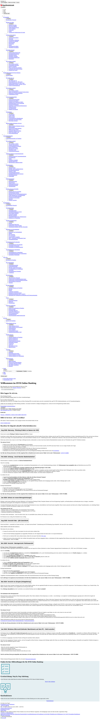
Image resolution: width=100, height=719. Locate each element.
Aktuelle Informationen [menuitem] (14, 145)
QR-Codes (43, 536)
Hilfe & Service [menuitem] (12, 347)
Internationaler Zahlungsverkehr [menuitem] (15, 162)
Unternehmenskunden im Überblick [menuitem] (13, 138)
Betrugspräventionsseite (31, 659)
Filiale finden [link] (3, 710)
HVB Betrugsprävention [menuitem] (14, 353)
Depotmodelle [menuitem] (12, 42)
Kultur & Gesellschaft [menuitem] (10, 305)
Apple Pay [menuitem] (11, 344)
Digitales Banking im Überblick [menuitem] (15, 337)
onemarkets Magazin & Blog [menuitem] (15, 130)
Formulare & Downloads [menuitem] (14, 197)
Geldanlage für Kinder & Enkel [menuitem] (15, 68)
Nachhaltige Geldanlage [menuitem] (14, 40)
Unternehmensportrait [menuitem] (13, 265)
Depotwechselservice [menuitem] (13, 339)
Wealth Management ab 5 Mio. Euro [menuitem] (16, 83)
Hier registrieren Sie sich (6, 410)
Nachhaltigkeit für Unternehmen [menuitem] (13, 249)
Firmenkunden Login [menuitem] (7, 379)
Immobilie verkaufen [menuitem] (13, 56)
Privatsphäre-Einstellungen (74, 714)
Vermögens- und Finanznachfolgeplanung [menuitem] (18, 105)
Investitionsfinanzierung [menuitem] (14, 170)
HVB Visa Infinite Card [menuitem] (14, 132)
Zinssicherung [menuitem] (12, 182)
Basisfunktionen (50, 700)
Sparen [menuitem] (10, 45)
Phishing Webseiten (17, 387)
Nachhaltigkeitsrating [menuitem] (13, 239)
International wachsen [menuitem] (13, 148)
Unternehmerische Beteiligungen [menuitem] (16, 118)
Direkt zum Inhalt (11, 2)
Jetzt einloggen (4, 2)
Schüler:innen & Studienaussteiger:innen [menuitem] (17, 279)
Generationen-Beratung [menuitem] (14, 65)
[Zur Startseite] (7, 6)
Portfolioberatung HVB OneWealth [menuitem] (16, 103)
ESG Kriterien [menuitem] (12, 234)
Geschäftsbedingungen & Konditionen (35, 714)
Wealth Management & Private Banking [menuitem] (11, 72)
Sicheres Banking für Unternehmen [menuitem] (16, 356)
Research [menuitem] (11, 199)
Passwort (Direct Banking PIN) (7, 400)
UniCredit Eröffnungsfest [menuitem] (14, 311)
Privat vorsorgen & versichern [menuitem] (15, 67)
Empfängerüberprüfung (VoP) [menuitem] (15, 332)
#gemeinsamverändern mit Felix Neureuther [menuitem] (18, 226)
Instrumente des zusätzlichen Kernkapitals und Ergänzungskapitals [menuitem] (23, 295)
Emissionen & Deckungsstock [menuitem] (15, 292)
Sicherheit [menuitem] (8, 349)
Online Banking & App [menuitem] (14, 27)
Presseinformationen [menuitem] (13, 300)
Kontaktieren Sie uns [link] (5, 709)
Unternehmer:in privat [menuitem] (13, 94)
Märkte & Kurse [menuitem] (9, 358)
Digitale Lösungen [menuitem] (13, 200)
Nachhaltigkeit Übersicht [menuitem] (11, 205)
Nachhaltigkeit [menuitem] (6, 202)
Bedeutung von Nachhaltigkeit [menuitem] (12, 229)
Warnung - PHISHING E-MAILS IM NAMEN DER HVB (13, 414)
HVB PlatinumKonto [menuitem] (13, 133)
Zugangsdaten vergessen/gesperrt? (8, 406)
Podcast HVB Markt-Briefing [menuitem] (15, 128)
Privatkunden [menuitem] (6, 17)
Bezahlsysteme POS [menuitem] (13, 161)
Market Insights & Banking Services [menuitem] (14, 123)
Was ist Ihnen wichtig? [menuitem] (11, 61)
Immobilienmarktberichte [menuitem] (14, 57)
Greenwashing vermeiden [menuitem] (14, 237)
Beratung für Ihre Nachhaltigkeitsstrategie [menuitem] (18, 194)
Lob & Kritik (47, 714)
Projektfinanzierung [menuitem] (13, 175)
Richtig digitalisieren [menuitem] (13, 147)
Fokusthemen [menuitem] (9, 112)
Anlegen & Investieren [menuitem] (11, 35)
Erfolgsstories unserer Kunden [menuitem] (15, 225)
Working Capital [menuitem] (12, 171)
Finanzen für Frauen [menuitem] (13, 70)
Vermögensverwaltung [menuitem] (13, 46)
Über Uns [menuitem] (5, 257)
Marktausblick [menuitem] (12, 127)
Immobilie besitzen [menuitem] (13, 55)
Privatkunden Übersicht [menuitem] (11, 19)
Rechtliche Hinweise (10, 714)
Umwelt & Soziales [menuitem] (13, 214)
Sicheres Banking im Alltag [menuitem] (14, 354)
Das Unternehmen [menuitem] (10, 262)
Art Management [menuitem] (12, 108)
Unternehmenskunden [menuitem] (8, 135)
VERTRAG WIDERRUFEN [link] (7, 712)
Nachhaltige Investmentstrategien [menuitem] (16, 247)
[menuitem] (4, 9)
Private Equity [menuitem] (12, 117)
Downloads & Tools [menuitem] (13, 345)
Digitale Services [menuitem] (9, 334)
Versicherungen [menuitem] (12, 186)
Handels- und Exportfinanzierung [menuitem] (16, 168)
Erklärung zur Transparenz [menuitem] (14, 218)
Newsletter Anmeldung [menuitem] (14, 364)
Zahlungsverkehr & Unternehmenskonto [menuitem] (14, 153)
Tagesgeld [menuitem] (11, 38)
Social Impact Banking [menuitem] (14, 213)
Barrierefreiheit (23, 714)
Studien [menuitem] (10, 233)
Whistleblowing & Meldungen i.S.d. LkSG (59, 714)
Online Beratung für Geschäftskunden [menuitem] (17, 195)
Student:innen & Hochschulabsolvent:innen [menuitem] (18, 280)
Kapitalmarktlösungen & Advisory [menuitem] (16, 173)
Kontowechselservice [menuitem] (13, 338)
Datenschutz (17, 714)
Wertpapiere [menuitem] (11, 43)
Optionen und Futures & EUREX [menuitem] (16, 102)
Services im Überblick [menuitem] (11, 320)
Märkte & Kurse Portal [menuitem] (14, 129)
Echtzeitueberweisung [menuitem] (13, 330)
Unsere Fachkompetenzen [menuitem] (14, 85)
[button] (29, 371)
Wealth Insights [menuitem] (9, 75)
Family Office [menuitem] (12, 115)
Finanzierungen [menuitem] (9, 165)
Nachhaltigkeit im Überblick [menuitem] (15, 271)
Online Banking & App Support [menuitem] (15, 327)
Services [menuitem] (5, 318)
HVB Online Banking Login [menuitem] (9, 378)
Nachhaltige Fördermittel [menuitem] (14, 254)
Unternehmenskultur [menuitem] (13, 266)
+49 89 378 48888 (65, 453)
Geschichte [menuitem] (11, 270)
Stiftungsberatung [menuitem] (12, 107)
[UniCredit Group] (3, 717)
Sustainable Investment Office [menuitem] (15, 119)
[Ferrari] (5, 715)
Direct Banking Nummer (6, 396)
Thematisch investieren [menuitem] (14, 47)
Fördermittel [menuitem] (11, 176)
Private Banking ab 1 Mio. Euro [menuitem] (15, 81)
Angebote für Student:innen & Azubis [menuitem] (17, 32)
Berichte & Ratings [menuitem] (13, 215)
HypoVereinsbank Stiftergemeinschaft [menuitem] (17, 315)
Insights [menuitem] (10, 223)
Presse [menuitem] (7, 297)
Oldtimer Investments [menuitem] (13, 109)
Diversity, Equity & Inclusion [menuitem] (15, 267)
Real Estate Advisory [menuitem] (13, 120)
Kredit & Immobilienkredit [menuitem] (14, 52)
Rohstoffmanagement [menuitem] (13, 185)
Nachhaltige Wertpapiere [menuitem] (14, 245)
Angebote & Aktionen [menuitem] (13, 41)
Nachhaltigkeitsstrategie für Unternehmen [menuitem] (18, 253)
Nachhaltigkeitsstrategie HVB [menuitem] (15, 211)
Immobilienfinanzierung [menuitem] (14, 53)
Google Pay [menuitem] (11, 343)
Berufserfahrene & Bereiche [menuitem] (15, 281)
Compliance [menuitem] (11, 272)
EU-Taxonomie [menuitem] (12, 235)
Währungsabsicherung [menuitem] (13, 184)
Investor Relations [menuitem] (10, 285)
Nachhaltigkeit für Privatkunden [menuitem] (13, 242)
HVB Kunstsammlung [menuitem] (13, 313)
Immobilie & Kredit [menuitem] (10, 50)
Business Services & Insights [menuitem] (12, 189)
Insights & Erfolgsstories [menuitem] (11, 220)
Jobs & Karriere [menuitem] (9, 275)
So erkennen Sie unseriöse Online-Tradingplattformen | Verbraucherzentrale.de (17, 620)
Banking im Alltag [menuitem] (10, 22)
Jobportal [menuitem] (11, 282)
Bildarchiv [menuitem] (11, 301)
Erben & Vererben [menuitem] (13, 66)
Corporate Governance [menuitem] (14, 291)
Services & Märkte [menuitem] (13, 26)
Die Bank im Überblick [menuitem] (11, 260)
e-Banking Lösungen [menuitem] (13, 160)
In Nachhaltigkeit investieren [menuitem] (15, 146)
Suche (18, 2)
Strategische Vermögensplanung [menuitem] (15, 93)
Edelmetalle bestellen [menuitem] (13, 342)
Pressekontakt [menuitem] (12, 303)
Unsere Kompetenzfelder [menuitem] (11, 97)
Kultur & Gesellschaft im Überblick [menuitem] (16, 308)
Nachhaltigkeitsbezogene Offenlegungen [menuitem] (17, 216)
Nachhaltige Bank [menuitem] (10, 208)
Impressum (3, 714)
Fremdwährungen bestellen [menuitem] (14, 341)
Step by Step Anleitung (50, 681)
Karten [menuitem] (10, 31)
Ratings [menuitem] (10, 290)
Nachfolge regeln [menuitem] (12, 149)
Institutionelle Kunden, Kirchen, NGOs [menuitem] (17, 84)
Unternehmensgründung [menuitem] (14, 151)
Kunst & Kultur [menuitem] (12, 309)
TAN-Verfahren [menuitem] (12, 28)
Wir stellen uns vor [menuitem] (10, 78)
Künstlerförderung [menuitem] (13, 314)
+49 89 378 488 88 (5, 705)
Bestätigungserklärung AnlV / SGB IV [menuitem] (17, 294)
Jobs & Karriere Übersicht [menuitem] (14, 277)
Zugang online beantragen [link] (6, 708)
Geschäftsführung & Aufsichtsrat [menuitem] (16, 268)
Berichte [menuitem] (10, 289)
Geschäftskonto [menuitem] (12, 157)
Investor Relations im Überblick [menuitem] (15, 288)
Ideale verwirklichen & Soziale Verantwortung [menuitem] (19, 92)
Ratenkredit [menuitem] (11, 58)
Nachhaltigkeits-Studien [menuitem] (14, 192)
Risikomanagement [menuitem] (10, 178)
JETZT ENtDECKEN (5, 423)
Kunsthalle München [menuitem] (13, 310)
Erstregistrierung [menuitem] (12, 328)
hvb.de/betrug (56, 450)
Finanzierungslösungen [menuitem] (14, 104)
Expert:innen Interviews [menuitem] (14, 224)
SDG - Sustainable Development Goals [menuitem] (17, 238)
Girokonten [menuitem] (11, 30)
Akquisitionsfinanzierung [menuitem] (14, 172)
